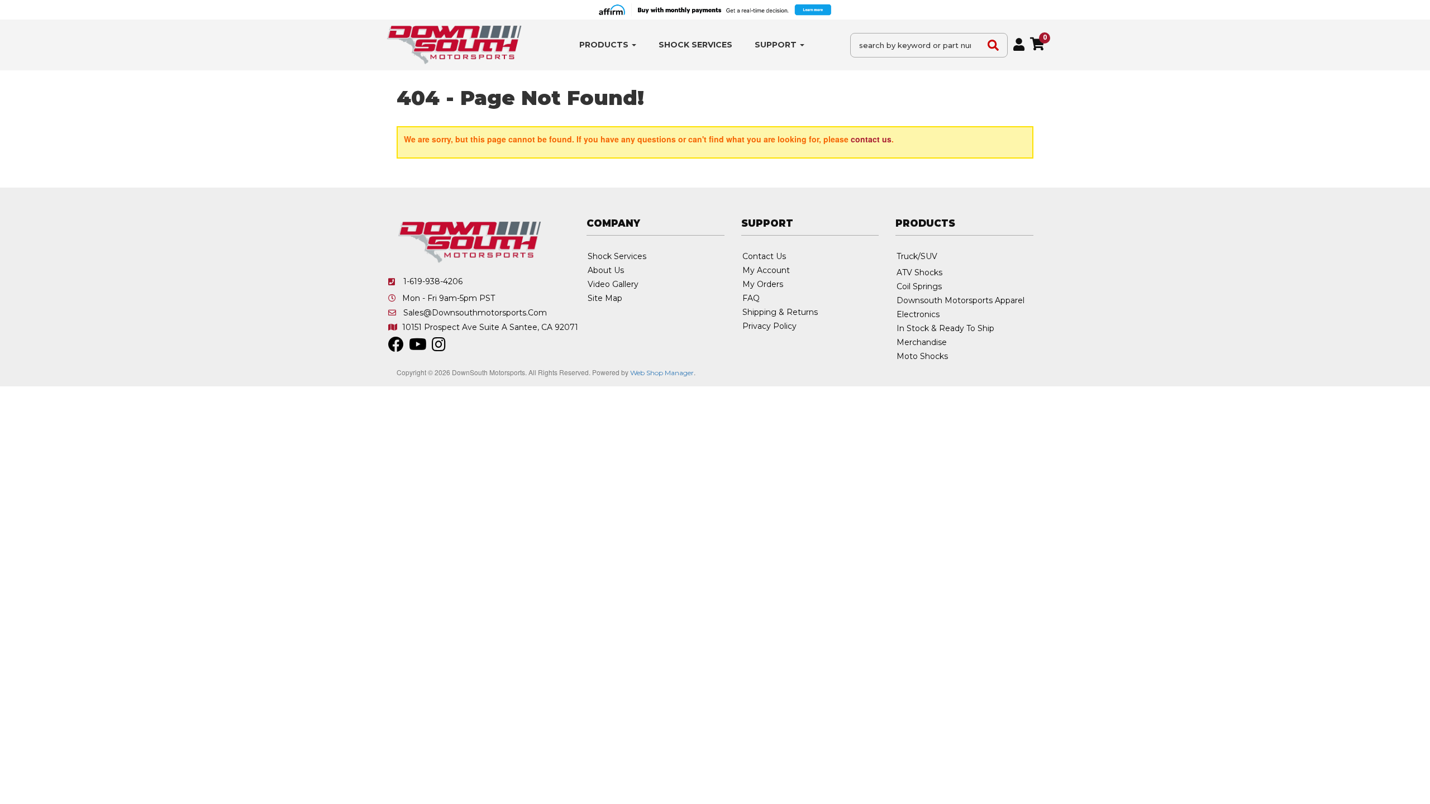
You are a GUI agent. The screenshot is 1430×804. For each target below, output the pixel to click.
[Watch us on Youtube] (418, 347)
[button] (607, 45)
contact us (871, 139)
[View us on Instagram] (439, 347)
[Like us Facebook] (396, 347)
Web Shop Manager (662, 372)
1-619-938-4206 (433, 281)
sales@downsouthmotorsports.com (475, 313)
